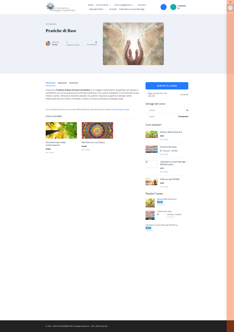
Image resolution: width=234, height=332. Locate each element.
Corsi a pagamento (123, 5)
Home (90, 5)
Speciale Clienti (96, 9)
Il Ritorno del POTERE (170, 179)
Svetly (54, 44)
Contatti (113, 9)
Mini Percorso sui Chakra (93, 142)
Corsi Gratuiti (102, 5)
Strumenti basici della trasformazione (56, 143)
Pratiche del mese (168, 147)
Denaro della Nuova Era (171, 132)
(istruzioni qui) (122, 109)
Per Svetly (50, 152)
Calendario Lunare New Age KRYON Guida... (172, 163)
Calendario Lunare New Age (131, 9)
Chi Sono (142, 5)
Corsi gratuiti (51, 24)
